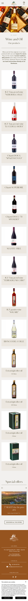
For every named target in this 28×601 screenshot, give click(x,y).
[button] (2, 488)
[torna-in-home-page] (14, 3)
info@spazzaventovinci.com (15, 566)
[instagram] (13, 577)
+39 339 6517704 (15, 564)
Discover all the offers (14, 522)
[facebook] (15, 577)
